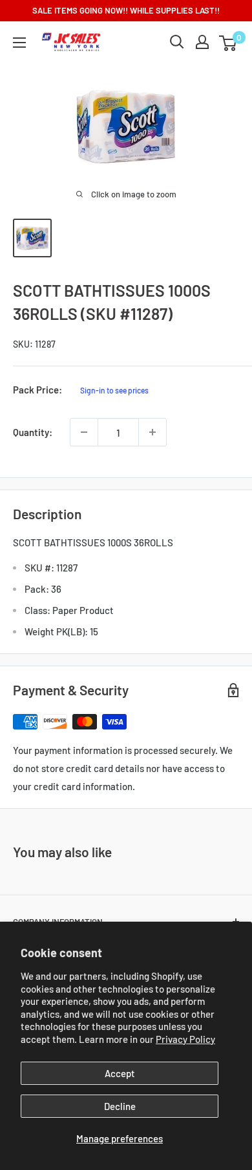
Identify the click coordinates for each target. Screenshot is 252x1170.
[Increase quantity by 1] (152, 432)
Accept (120, 1073)
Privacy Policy (185, 1039)
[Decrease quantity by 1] (84, 432)
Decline (120, 1106)
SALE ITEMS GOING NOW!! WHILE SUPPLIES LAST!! (126, 10)
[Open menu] (19, 42)
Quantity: (32, 432)
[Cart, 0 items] (227, 43)
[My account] (202, 42)
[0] (228, 42)
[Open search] (177, 42)
